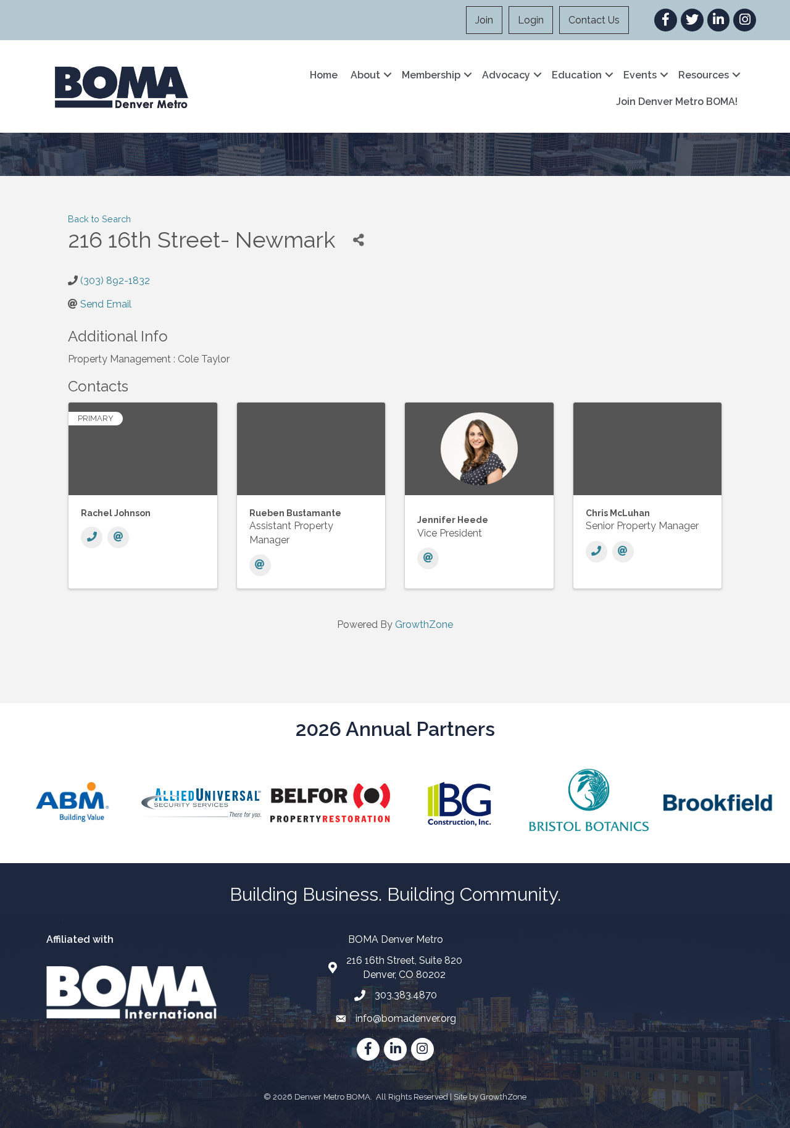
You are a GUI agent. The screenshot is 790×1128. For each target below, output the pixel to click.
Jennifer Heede (452, 520)
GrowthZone (424, 624)
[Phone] (91, 537)
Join (484, 20)
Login (531, 20)
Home (324, 75)
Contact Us (594, 20)
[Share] (358, 240)
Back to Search (99, 219)
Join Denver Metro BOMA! (677, 101)
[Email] (118, 537)
